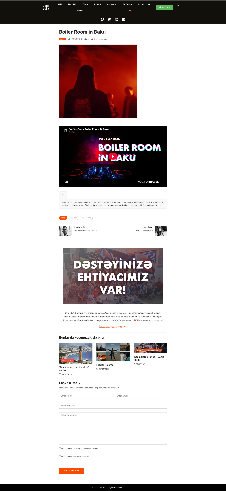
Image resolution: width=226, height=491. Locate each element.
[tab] (63, 195)
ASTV (60, 4)
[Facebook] (102, 19)
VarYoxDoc (127, 4)
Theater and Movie (153, 350)
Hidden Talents (105, 364)
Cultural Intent (144, 4)
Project (74, 218)
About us (80, 10)
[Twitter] (109, 19)
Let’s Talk (72, 4)
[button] (177, 4)
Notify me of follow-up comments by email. (79, 448)
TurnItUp (97, 4)
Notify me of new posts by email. (75, 456)
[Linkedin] (124, 19)
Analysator (112, 4)
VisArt (85, 4)
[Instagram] (116, 19)
